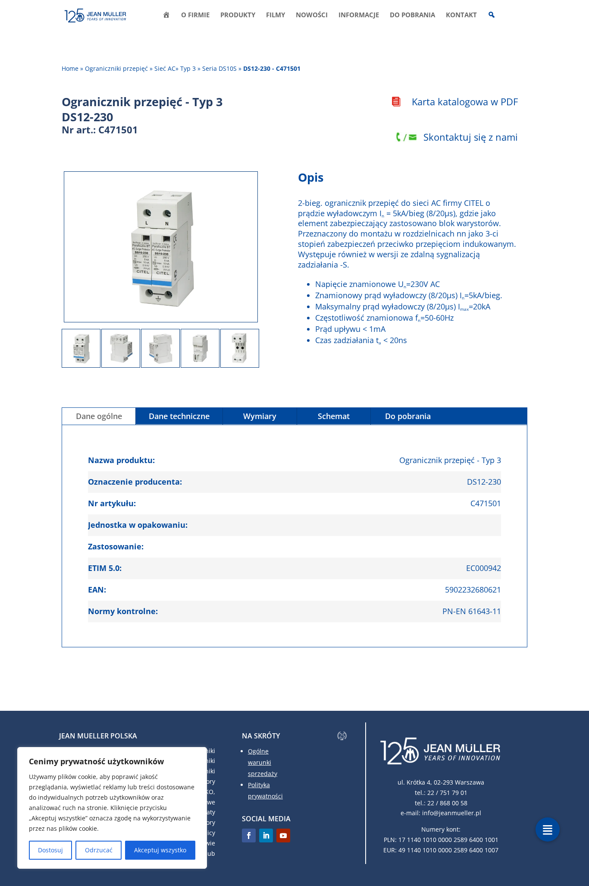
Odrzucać (99, 850)
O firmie (195, 15)
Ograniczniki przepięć (116, 68)
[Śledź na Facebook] (249, 835)
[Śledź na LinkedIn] (266, 835)
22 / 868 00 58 (447, 803)
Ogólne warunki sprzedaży (262, 762)
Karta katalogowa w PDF (465, 101)
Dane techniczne (179, 416)
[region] (112, 808)
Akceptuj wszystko (160, 850)
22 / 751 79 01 (447, 792)
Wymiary (259, 416)
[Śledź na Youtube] (283, 835)
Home (70, 68)
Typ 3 (188, 68)
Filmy (275, 15)
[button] (548, 829)
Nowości (312, 15)
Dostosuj (50, 850)
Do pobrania (412, 15)
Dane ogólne (99, 416)
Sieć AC (164, 68)
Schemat (334, 416)
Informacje (358, 15)
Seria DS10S (219, 68)
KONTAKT (461, 15)
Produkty (237, 15)
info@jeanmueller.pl (451, 813)
